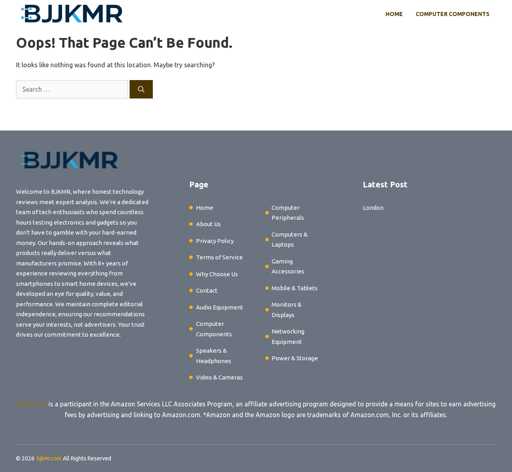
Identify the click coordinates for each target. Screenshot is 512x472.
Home (394, 14)
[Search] (141, 89)
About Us (208, 224)
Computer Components (453, 14)
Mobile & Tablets (295, 288)
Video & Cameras (219, 377)
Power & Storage (295, 358)
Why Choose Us (217, 274)
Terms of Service (219, 257)
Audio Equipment (219, 307)
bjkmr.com (32, 404)
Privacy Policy (215, 240)
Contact (207, 290)
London (373, 207)
